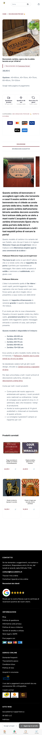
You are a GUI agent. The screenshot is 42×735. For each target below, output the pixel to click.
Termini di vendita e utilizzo (13, 631)
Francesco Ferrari (24, 66)
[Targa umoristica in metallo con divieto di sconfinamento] (11, 447)
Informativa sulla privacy (11, 624)
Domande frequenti (9, 657)
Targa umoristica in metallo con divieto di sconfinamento (11, 461)
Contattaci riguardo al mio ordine (15, 579)
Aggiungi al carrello (30, 726)
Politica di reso (8, 668)
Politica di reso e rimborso (12, 627)
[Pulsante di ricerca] (28, 4)
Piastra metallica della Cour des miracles (30, 461)
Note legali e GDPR (9, 634)
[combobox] (18, 4)
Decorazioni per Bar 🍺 (22, 114)
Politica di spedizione (10, 620)
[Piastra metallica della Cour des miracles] (30, 447)
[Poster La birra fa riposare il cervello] (11, 487)
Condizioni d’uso (8, 664)
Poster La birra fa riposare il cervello (11, 501)
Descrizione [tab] (21, 144)
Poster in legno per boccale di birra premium (30, 502)
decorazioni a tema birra (12, 381)
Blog (4, 617)
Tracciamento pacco (10, 661)
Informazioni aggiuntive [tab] (21, 149)
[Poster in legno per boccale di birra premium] (30, 487)
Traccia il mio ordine (10, 576)
